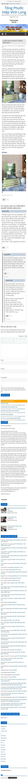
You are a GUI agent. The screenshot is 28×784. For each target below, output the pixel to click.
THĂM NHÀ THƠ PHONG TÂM (9, 407)
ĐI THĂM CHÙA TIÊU (16, 578)
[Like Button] (4, 199)
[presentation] (3, 339)
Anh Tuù (3, 756)
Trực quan (21, 336)
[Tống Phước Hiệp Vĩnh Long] (2, 34)
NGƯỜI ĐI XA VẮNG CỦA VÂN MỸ (17, 3)
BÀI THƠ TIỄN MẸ (17, 650)
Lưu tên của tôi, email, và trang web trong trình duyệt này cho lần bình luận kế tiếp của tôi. (13, 389)
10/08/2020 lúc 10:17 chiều (10, 282)
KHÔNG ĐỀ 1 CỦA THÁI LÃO (13, 620)
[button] (3, 339)
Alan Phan (3, 735)
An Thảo (3, 740)
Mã (26, 336)
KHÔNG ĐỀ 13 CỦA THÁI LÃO (20, 576)
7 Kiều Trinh (4, 731)
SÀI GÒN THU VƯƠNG (7, 414)
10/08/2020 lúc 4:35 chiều (6, 213)
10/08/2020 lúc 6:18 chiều (8, 256)
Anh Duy (3, 745)
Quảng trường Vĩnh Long (16, 567)
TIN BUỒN (14, 670)
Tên (2, 360)
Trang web (4, 377)
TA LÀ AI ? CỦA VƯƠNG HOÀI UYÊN (10, 418)
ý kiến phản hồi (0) (21, 405)
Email (3, 369)
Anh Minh (3, 749)
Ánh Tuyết (3, 759)
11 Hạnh (3, 728)
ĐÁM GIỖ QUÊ (13, 602)
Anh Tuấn (3, 754)
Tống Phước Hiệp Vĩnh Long (14, 10)
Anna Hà (3, 761)
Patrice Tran (4, 679)
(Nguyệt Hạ (3, 726)
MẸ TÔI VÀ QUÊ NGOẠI (21, 656)
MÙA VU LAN (4, 403)
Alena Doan (4, 738)
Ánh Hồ (2, 747)
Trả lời (5, 250)
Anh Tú (2, 752)
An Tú (2, 742)
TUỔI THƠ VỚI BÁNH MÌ (20, 697)
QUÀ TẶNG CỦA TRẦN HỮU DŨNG (18, 691)
